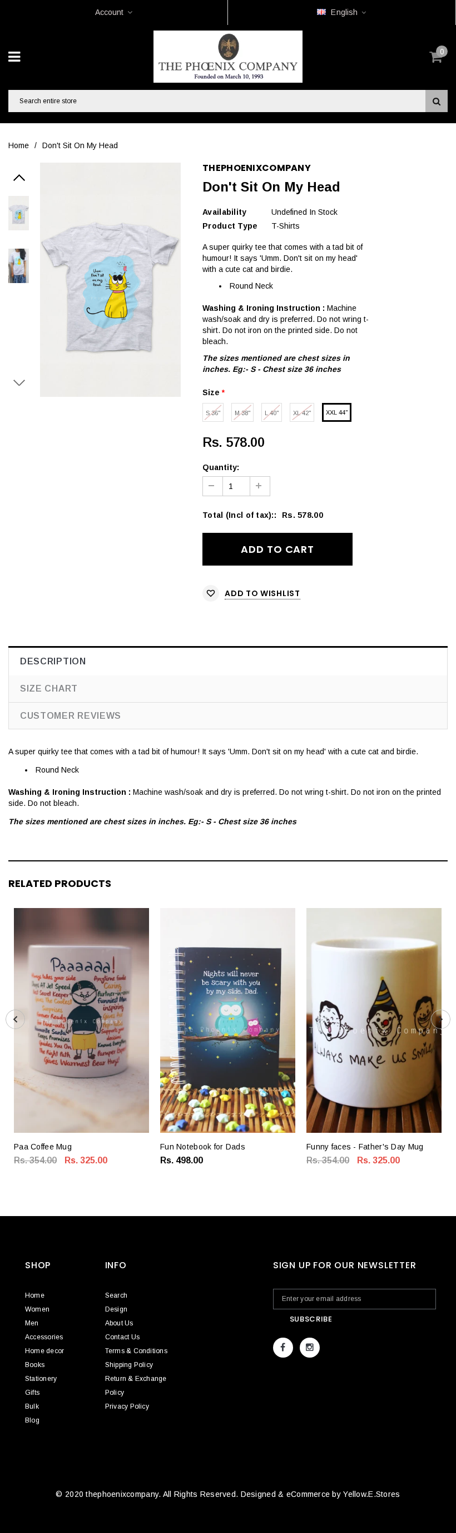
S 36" (213, 413)
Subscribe (311, 1319)
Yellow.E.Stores (371, 1494)
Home (18, 145)
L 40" (272, 413)
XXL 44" (337, 412)
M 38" (242, 413)
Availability (224, 212)
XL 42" (302, 413)
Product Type (229, 225)
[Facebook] (283, 1348)
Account (109, 12)
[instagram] (310, 1348)
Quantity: (220, 467)
